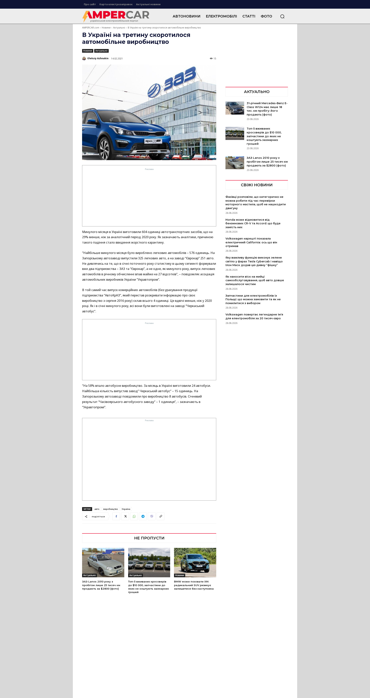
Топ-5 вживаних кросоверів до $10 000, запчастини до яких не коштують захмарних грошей (264, 136)
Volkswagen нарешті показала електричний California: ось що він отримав (251, 242)
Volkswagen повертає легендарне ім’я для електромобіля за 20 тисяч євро (254, 316)
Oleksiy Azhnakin (97, 58)
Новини (106, 27)
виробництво (110, 508)
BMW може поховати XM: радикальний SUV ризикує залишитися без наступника (194, 585)
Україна (126, 508)
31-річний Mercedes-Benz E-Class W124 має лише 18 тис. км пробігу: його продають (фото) (267, 108)
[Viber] (152, 516)
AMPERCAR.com (90, 27)
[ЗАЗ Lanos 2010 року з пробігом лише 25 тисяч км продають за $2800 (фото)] (103, 562)
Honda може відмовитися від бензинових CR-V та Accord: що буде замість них (253, 223)
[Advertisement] (149, 198)
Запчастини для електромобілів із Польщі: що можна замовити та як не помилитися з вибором (253, 299)
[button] (282, 16)
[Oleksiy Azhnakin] (84, 58)
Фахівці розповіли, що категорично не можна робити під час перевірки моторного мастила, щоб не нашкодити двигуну (255, 202)
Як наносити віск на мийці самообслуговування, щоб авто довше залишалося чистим (254, 280)
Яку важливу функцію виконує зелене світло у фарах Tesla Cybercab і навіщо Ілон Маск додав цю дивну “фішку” (254, 261)
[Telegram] (143, 516)
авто (96, 508)
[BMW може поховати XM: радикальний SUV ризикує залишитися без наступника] (195, 562)
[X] (125, 516)
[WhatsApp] (134, 516)
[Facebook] (116, 516)
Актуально (119, 27)
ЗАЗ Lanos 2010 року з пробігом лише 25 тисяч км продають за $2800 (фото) (101, 585)
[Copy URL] (160, 516)
